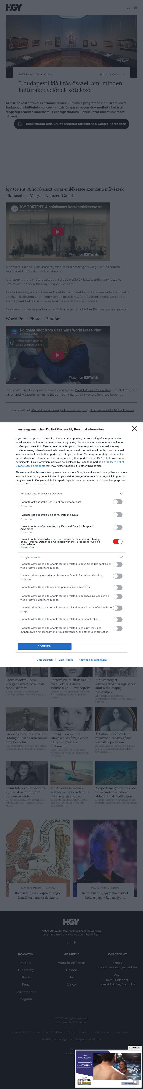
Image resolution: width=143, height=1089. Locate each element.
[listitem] (71, 494)
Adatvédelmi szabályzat (93, 659)
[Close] (135, 429)
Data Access (65, 659)
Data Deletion (45, 659)
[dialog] (71, 544)
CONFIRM (45, 646)
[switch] (118, 501)
